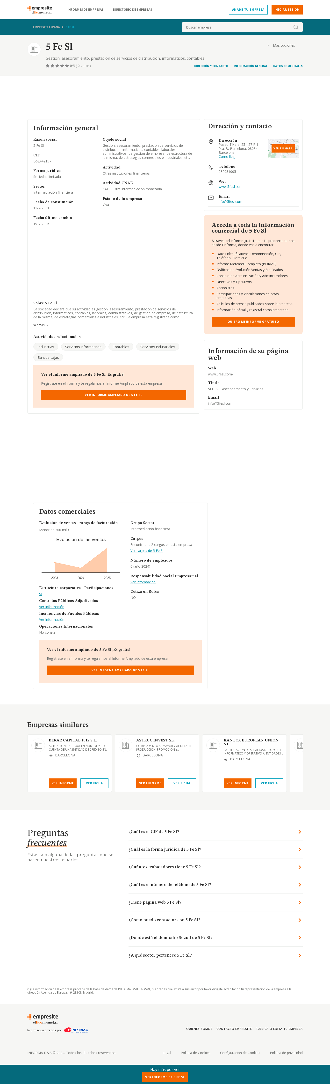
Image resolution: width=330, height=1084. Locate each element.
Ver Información (51, 607)
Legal (167, 1052)
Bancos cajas (48, 357)
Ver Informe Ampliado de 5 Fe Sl (114, 395)
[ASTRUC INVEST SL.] (125, 745)
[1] (48, 66)
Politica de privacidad (286, 1052)
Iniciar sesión (287, 9)
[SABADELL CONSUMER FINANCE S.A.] (300, 745)
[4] (62, 66)
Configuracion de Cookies (240, 1052)
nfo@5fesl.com (230, 202)
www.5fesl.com (231, 187)
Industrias (45, 346)
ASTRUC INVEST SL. (155, 740)
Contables (121, 346)
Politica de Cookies (195, 1052)
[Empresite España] (41, 10)
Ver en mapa (283, 148)
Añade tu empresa (248, 9)
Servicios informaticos (83, 346)
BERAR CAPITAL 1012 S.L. (73, 740)
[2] (52, 66)
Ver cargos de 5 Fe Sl (146, 551)
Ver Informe (63, 783)
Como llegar (228, 157)
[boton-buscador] (296, 27)
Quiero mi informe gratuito (253, 322)
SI (40, 594)
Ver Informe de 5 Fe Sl (165, 1077)
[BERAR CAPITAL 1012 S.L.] (38, 745)
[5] (67, 66)
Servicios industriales (157, 346)
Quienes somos (199, 1029)
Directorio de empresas (132, 9)
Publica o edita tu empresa (279, 1029)
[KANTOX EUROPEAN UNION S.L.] (213, 745)
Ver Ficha (94, 783)
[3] (57, 66)
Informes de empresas (85, 9)
